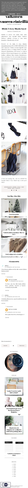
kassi (13, 188)
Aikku (7, 265)
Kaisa (7, 295)
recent (5, 345)
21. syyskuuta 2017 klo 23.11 (16, 281)
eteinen (14, 187)
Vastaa (3, 273)
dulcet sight (16, 486)
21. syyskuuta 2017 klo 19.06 (12, 267)
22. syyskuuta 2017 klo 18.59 (13, 312)
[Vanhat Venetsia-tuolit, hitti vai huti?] (14, 395)
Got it (18, 14)
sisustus (17, 188)
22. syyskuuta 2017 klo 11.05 (12, 296)
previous (21, 345)
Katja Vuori (13, 279)
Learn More (11, 14)
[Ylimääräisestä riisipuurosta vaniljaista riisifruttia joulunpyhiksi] (14, 434)
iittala (19, 187)
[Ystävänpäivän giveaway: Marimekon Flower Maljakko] (14, 414)
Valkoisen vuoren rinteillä (14, 19)
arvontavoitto (8, 187)
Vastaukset (10, 277)
